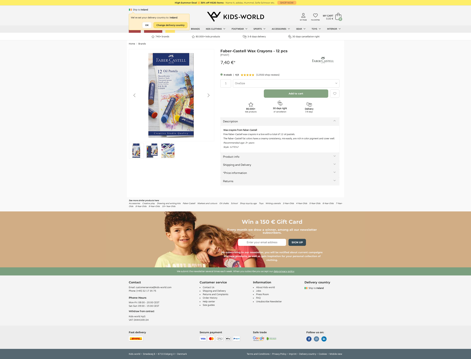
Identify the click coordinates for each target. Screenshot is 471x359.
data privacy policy (284, 271)
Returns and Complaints (215, 294)
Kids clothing (214, 29)
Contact (135, 282)
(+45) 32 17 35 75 (146, 291)
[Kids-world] (235, 17)
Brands (195, 29)
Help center (209, 301)
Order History (210, 298)
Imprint (293, 354)
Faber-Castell (189, 203)
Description (230, 121)
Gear (299, 29)
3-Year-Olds (288, 203)
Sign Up (297, 242)
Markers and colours (207, 203)
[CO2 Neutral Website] (271, 338)
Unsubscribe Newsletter (269, 301)
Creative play (148, 203)
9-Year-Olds (154, 206)
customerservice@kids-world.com (153, 287)
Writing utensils (273, 203)
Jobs (258, 291)
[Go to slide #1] (136, 151)
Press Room (262, 294)
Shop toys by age (248, 203)
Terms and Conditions (258, 354)
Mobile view (336, 354)
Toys (315, 29)
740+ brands (162, 36)
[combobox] (286, 83)
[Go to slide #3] (168, 151)
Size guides (209, 305)
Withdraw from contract (141, 311)
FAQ (258, 298)
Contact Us (208, 287)
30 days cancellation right (306, 36)
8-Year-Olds (140, 206)
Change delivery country (170, 25)
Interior (332, 29)
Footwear (238, 29)
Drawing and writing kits (168, 203)
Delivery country (307, 354)
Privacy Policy (279, 354)
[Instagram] (316, 339)
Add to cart (296, 93)
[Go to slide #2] (152, 151)
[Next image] (208, 95)
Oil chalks (224, 203)
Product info (231, 156)
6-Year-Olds (328, 203)
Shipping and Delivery (237, 165)
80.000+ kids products (208, 36)
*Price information (235, 173)
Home (132, 44)
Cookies (323, 354)
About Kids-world (265, 287)
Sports (258, 29)
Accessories (279, 29)
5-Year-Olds (314, 203)
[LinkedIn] (324, 339)
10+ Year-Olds (168, 206)
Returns (228, 181)
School (234, 203)
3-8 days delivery (256, 36)
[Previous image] (135, 95)
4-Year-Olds (301, 203)
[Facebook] (308, 339)
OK (147, 25)
